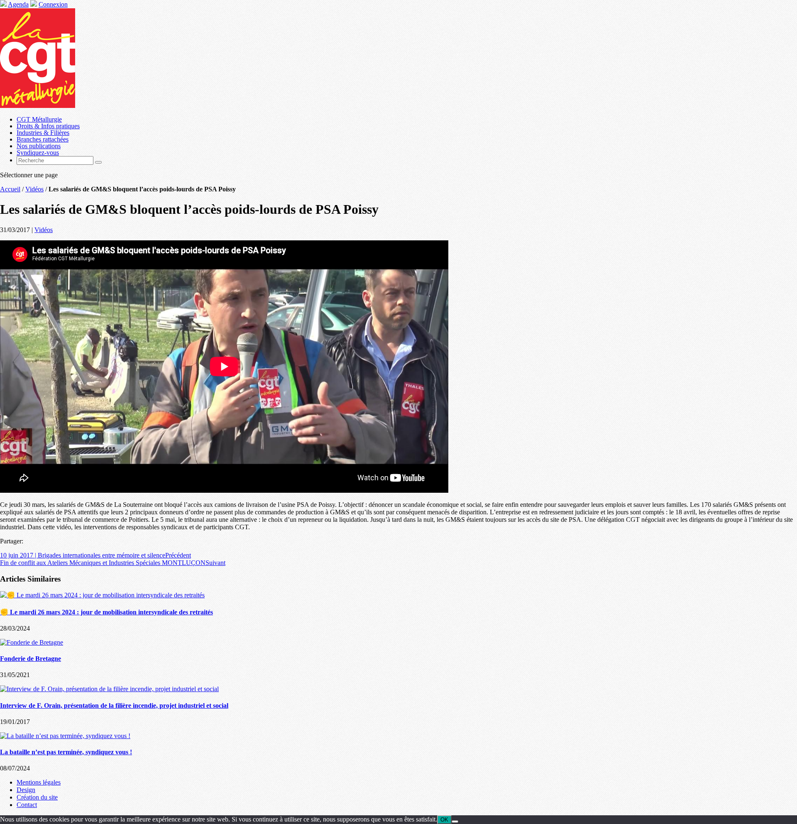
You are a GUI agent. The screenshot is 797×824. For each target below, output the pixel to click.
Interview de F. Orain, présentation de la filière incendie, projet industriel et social (114, 705)
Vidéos (34, 189)
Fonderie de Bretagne (30, 658)
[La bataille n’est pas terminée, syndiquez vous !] (65, 735)
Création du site (37, 797)
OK (444, 820)
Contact (27, 804)
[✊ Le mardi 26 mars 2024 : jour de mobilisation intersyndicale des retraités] (102, 595)
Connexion (53, 4)
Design (26, 789)
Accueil (10, 189)
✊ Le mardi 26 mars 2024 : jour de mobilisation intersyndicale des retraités (106, 612)
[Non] (455, 821)
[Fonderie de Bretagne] (31, 642)
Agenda (18, 4)
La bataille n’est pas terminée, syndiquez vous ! (66, 752)
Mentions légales (39, 782)
